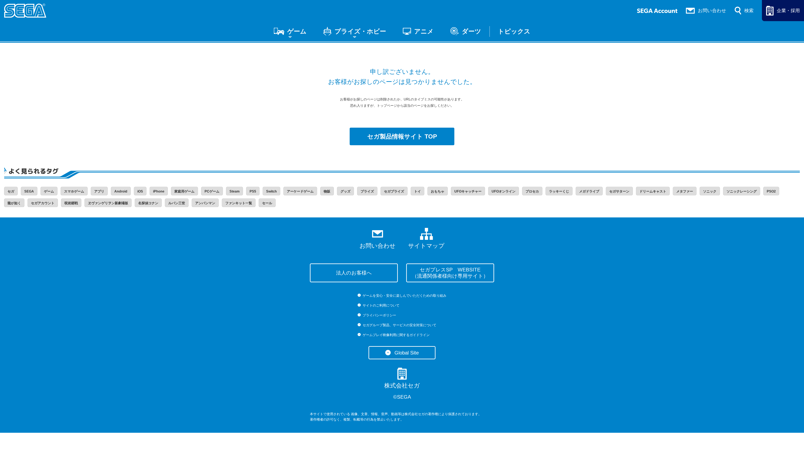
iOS (140, 191)
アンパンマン (205, 203)
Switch (271, 191)
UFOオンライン (503, 191)
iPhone (158, 191)
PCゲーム (212, 191)
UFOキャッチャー (468, 191)
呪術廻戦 (71, 203)
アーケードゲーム (300, 191)
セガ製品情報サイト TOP (402, 136)
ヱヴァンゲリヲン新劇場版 (108, 203)
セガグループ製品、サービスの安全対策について (399, 325)
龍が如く (14, 203)
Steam (234, 191)
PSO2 (771, 191)
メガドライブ (589, 191)
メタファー (684, 191)
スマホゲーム (74, 191)
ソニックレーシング (742, 191)
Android (120, 191)
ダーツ (471, 31)
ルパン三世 (176, 203)
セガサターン (619, 191)
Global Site (406, 353)
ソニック (709, 191)
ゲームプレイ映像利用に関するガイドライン (396, 335)
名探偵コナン (148, 203)
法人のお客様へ (354, 273)
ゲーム (297, 31)
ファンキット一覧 (238, 203)
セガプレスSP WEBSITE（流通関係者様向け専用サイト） (450, 273)
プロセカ (532, 191)
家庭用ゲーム (184, 191)
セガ (11, 191)
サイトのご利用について (381, 305)
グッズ (345, 191)
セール (267, 203)
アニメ (424, 31)
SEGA (29, 191)
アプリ (99, 191)
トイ (417, 191)
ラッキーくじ (559, 191)
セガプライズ (394, 191)
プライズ (367, 191)
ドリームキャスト (652, 191)
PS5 (253, 191)
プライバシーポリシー (379, 315)
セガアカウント (42, 203)
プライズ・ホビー (360, 31)
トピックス (514, 31)
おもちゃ (437, 191)
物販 (327, 191)
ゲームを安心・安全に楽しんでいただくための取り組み (404, 295)
